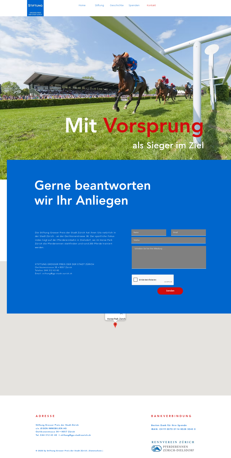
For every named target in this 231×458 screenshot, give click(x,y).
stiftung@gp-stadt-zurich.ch (57, 273)
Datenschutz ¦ (96, 451)
